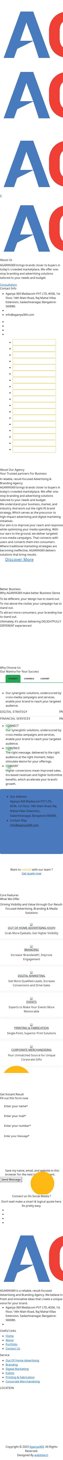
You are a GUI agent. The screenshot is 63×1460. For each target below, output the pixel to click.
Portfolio (11, 1344)
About (10, 1340)
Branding (31, 950)
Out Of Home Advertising (22, 1360)
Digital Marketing (31, 976)
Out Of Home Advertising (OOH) (31, 928)
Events (31, 1002)
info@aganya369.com (24, 825)
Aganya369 (36, 1447)
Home (10, 1336)
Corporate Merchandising (23, 1381)
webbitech (41, 1455)
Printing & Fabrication (31, 1028)
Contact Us (13, 1348)
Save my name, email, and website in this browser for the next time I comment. (32, 1172)
